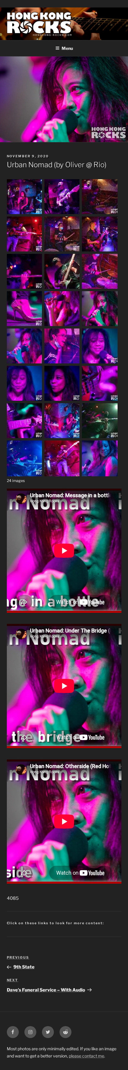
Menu (67, 48)
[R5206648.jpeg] (100, 288)
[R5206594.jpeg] (62, 251)
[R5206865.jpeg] (62, 475)
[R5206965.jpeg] (100, 475)
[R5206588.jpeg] (100, 213)
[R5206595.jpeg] (100, 251)
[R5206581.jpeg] (62, 213)
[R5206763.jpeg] (100, 363)
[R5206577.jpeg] (25, 213)
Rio (98, 164)
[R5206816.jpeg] (62, 437)
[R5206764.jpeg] (25, 400)
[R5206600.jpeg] (25, 288)
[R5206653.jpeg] (25, 325)
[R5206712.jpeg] (100, 325)
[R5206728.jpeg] (62, 363)
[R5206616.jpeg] (62, 288)
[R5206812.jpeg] (25, 437)
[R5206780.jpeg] (100, 400)
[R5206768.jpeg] (62, 400)
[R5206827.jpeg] (25, 475)
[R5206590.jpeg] (25, 251)
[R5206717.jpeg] (25, 363)
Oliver (75, 164)
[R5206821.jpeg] (100, 437)
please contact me (86, 1055)
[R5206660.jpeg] (62, 325)
